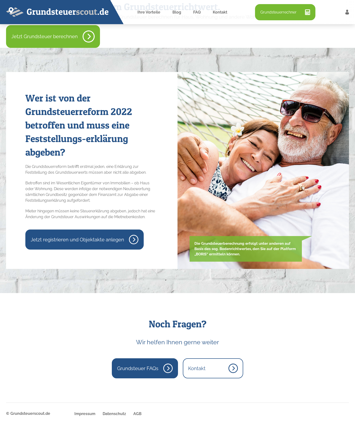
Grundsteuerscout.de (30, 413)
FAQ (197, 12)
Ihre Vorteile (148, 12)
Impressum (84, 413)
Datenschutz (114, 413)
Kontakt (220, 12)
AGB (137, 413)
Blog (176, 12)
